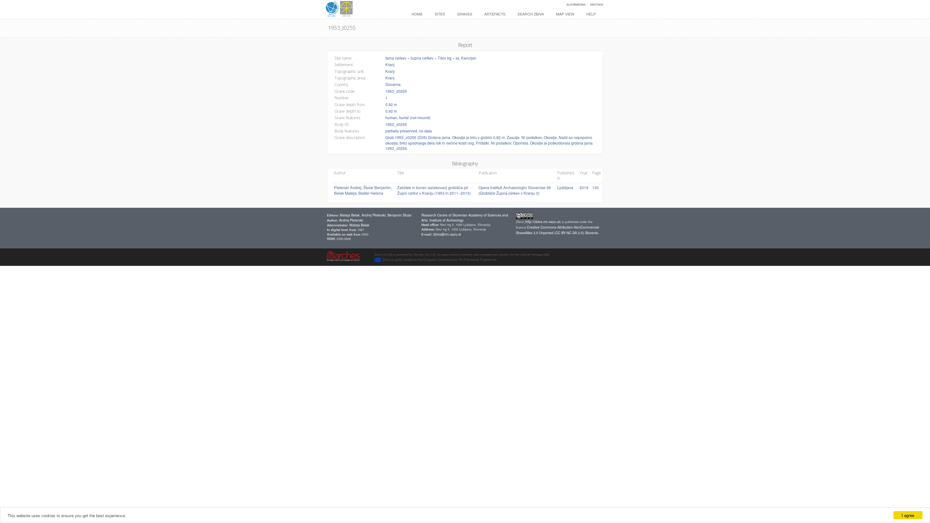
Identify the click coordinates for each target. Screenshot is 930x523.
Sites (440, 13)
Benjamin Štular (400, 215)
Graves (464, 13)
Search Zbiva (531, 13)
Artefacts (494, 13)
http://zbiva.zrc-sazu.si (543, 221)
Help (591, 13)
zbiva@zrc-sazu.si (447, 234)
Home (417, 13)
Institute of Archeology (446, 220)
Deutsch (596, 4)
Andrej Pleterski (374, 215)
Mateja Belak (350, 215)
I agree (908, 515)
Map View (565, 13)
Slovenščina (576, 4)
